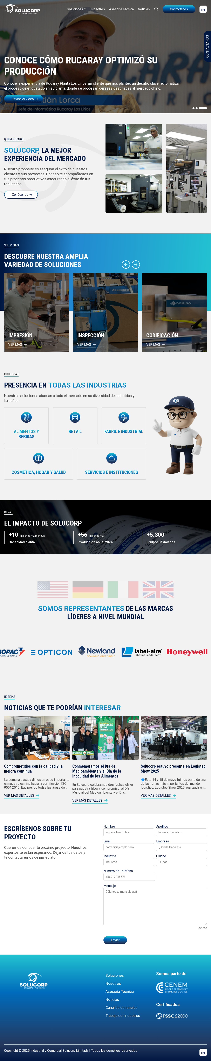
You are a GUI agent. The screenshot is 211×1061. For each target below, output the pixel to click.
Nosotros (98, 9)
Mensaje (109, 886)
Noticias (144, 9)
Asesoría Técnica (121, 9)
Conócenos (20, 195)
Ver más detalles (19, 796)
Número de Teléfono (118, 871)
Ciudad (161, 856)
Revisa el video (23, 99)
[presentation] (126, 264)
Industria (109, 856)
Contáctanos (179, 9)
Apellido (162, 826)
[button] (193, 108)
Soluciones (75, 9)
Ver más (15, 345)
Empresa (162, 841)
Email (107, 841)
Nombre (109, 826)
